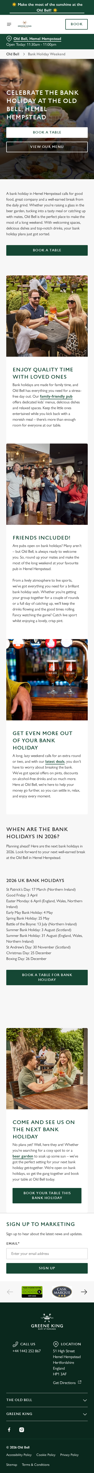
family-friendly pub (56, 396)
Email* (13, 1244)
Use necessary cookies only (47, 823)
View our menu (47, 147)
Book (76, 24)
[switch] (81, 743)
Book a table (47, 132)
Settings (72, 792)
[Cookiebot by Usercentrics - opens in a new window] (67, 645)
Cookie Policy (45, 1455)
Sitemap (11, 1465)
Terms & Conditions (35, 1465)
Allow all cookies (47, 808)
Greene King (19, 1414)
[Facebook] (9, 1430)
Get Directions (64, 1382)
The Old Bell (19, 1400)
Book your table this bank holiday (47, 1195)
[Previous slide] (10, 1292)
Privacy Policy (69, 1455)
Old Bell (12, 54)
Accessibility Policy (19, 1455)
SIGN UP (47, 1268)
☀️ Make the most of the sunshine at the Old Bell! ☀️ (47, 7)
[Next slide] (84, 1292)
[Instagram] (22, 1430)
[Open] (9, 24)
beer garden (23, 1156)
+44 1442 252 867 (27, 1351)
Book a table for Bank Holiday (47, 977)
